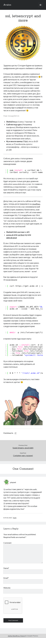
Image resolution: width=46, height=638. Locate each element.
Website (6, 588)
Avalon (7, 5)
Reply (15, 518)
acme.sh (9, 235)
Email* (6, 578)
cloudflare (36, 204)
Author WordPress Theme (16, 636)
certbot (21, 235)
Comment (7, 543)
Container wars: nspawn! (23, 455)
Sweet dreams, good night (23, 448)
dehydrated (11, 238)
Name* (6, 568)
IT (16, 433)
